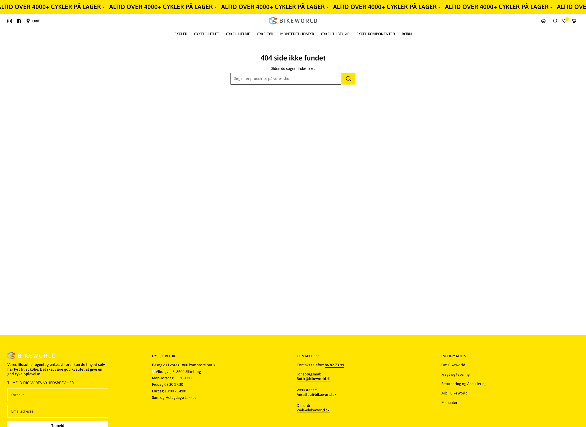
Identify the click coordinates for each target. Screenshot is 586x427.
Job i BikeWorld (454, 393)
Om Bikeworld (453, 365)
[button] (181, 34)
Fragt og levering (455, 374)
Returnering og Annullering (463, 383)
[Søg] (348, 79)
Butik (36, 21)
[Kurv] (574, 20)
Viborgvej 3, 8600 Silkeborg (178, 371)
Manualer (449, 402)
